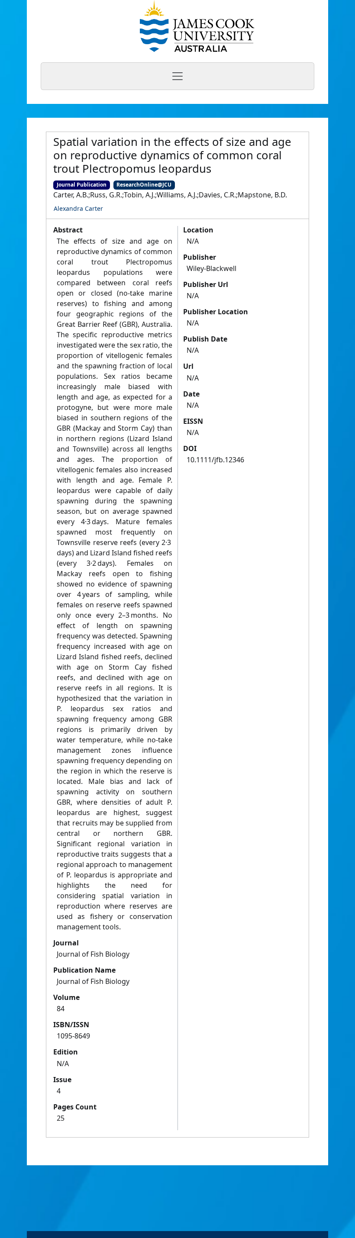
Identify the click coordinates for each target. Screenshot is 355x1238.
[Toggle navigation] (177, 76)
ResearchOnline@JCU (143, 184)
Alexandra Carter (78, 208)
